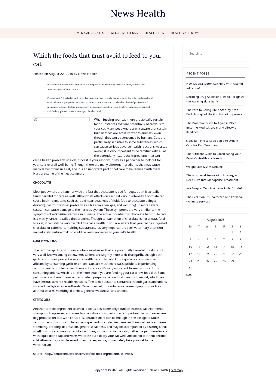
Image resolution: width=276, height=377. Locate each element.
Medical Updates (90, 33)
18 (199, 254)
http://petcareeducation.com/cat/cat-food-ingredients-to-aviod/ (89, 354)
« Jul (189, 274)
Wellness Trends (124, 33)
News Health (138, 13)
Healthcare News (185, 33)
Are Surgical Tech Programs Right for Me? (214, 188)
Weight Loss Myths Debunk (204, 167)
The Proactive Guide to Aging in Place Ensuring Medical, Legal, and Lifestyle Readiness (211, 127)
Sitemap (177, 370)
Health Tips (154, 33)
